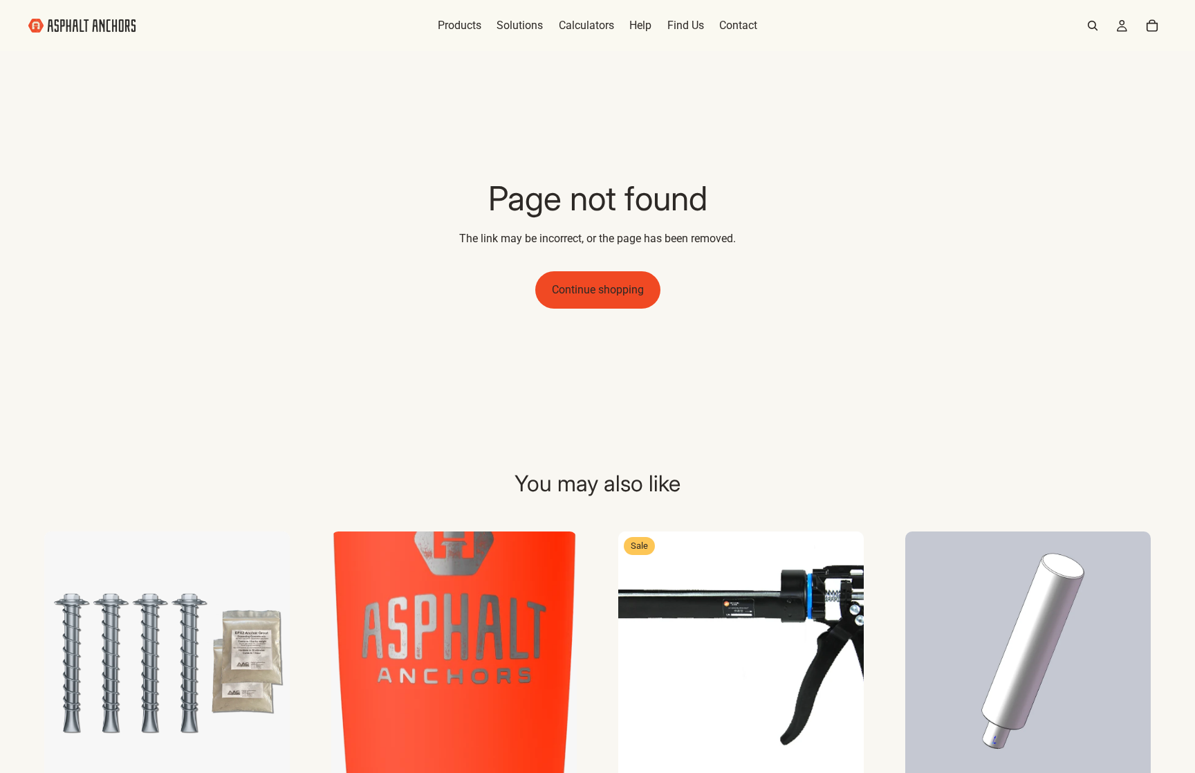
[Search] (1092, 25)
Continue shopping (598, 289)
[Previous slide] (65, 654)
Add (280, 755)
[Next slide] (269, 654)
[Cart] (1152, 25)
